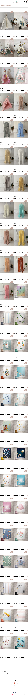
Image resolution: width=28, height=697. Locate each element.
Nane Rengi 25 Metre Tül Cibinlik (19, 222)
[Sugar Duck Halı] (7, 615)
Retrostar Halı (3, 573)
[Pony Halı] (21, 534)
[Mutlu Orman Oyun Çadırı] (7, 48)
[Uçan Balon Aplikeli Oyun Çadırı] (7, 75)
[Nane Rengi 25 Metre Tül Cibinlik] (21, 210)
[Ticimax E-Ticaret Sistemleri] (14, 692)
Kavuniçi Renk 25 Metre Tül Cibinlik (20, 195)
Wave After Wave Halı (19, 654)
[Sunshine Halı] (7, 642)
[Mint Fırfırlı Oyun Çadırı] (21, 75)
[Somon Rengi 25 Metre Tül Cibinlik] (7, 264)
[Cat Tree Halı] (7, 372)
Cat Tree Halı (3, 384)
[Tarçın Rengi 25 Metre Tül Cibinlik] (21, 264)
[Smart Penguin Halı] (21, 561)
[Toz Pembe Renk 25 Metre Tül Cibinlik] (7, 291)
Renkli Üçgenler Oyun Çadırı (20, 60)
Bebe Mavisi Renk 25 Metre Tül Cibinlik (20, 141)
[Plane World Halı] (7, 534)
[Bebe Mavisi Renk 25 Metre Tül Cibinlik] (21, 129)
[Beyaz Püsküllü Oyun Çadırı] (7, 21)
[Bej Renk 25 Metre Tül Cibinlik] (7, 156)
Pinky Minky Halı (17, 519)
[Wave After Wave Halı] (21, 642)
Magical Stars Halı (4, 465)
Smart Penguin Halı (18, 573)
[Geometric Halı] (21, 426)
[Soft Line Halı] (7, 588)
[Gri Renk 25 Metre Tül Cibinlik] (7, 183)
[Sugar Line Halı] (21, 615)
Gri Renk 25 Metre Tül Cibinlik (6, 195)
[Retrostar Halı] (7, 561)
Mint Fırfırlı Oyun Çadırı (19, 87)
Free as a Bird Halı (18, 411)
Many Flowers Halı (4, 492)
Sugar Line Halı (17, 627)
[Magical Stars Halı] (7, 453)
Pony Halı (16, 546)
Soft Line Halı (3, 600)
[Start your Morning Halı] (21, 588)
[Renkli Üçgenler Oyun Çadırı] (21, 48)
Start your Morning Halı (19, 600)
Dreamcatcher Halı (4, 411)
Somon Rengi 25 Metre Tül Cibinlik (6, 276)
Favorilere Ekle (13, 36)
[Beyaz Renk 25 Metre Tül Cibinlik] (21, 156)
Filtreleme (21, 9)
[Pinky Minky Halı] (21, 507)
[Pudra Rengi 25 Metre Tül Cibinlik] (7, 237)
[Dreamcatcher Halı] (7, 399)
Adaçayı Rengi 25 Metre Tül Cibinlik (6, 141)
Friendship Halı (3, 438)
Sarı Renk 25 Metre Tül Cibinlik (20, 249)
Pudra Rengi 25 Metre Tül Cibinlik (5, 249)
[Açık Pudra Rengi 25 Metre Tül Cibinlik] (21, 102)
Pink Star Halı (3, 519)
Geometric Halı (17, 438)
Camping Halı (17, 357)
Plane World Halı (3, 546)
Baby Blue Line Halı (4, 330)
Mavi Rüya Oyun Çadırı (19, 33)
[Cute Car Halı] (21, 372)
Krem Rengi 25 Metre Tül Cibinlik (5, 222)
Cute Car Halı (17, 384)
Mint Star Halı (17, 492)
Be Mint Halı (2, 357)
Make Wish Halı (17, 465)
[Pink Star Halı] (7, 507)
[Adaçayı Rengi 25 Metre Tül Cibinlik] (7, 129)
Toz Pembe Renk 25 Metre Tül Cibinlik (6, 303)
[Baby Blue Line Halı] (7, 318)
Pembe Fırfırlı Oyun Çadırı (5, 114)
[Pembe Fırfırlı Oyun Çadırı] (7, 102)
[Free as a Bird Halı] (21, 399)
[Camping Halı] (21, 345)
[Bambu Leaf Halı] (21, 318)
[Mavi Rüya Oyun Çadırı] (21, 21)
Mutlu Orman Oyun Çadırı (5, 60)
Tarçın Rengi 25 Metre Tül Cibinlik (19, 276)
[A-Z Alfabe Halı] (21, 291)
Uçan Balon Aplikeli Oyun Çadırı (5, 87)
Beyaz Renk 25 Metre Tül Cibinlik (19, 168)
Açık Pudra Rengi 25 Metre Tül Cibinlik (20, 114)
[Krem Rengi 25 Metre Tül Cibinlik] (7, 210)
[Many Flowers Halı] (7, 480)
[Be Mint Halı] (7, 345)
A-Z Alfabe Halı (17, 303)
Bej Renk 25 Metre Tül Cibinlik (6, 168)
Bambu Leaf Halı (17, 330)
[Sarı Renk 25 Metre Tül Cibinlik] (21, 237)
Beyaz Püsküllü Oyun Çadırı (6, 33)
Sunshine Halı (3, 654)
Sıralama (7, 9)
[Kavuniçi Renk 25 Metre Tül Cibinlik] (21, 183)
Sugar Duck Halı (3, 627)
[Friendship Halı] (7, 426)
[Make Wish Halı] (21, 453)
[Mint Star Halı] (21, 480)
